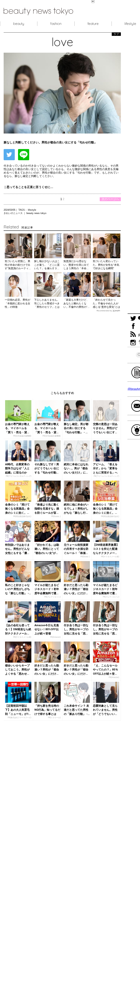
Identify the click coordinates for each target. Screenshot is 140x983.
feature (93, 23)
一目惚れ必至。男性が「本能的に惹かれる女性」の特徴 (17, 303)
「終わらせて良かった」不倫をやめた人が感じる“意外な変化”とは (106, 303)
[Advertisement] (62, 348)
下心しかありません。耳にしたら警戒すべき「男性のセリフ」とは (47, 303)
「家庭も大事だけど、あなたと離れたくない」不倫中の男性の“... (76, 303)
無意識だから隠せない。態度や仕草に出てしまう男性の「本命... (76, 265)
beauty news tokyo (36, 213)
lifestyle (32, 209)
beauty (18, 23)
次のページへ (110, 199)
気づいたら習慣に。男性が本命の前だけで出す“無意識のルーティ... (18, 265)
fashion (55, 23)
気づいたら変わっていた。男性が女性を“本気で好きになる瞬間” (106, 265)
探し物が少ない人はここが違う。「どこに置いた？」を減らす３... (47, 265)
